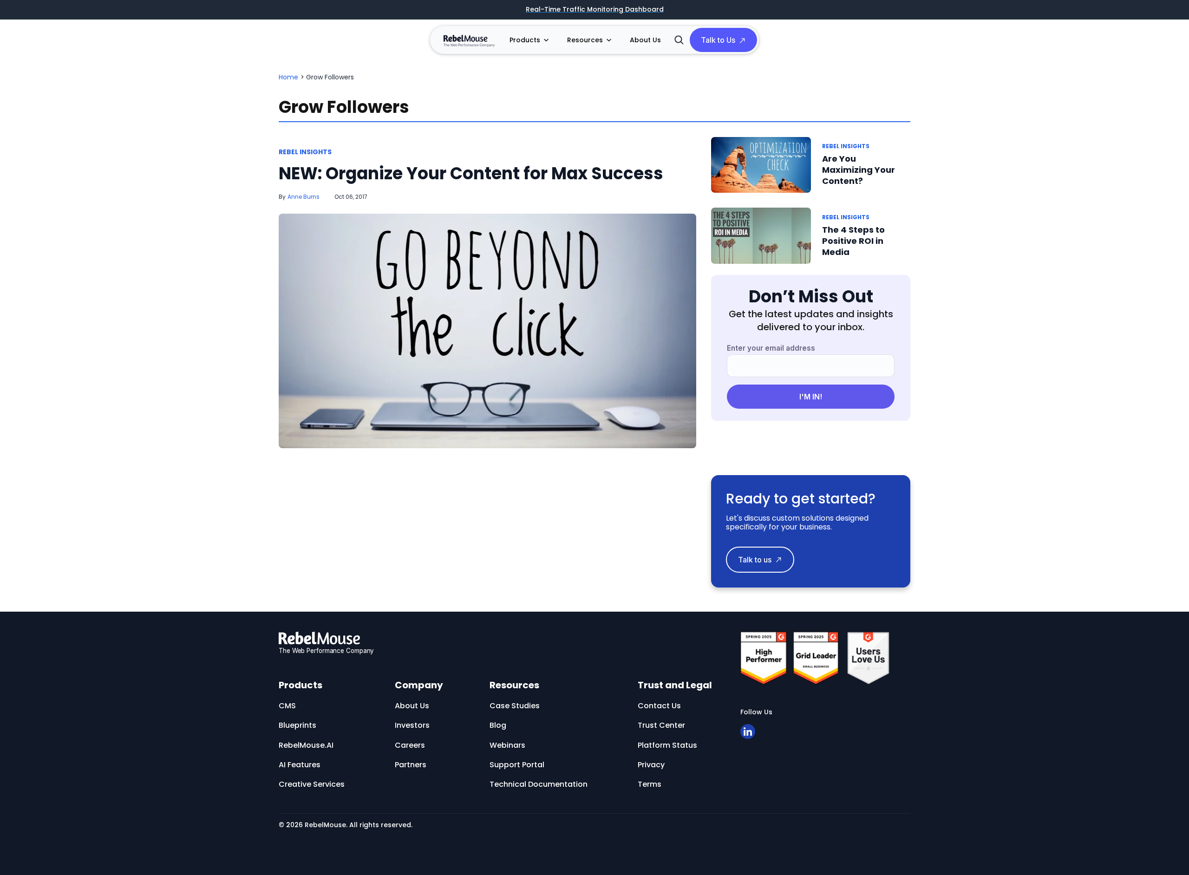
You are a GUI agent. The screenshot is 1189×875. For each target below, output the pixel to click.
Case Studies (515, 705)
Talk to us (754, 559)
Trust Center (661, 725)
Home (288, 77)
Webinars (507, 745)
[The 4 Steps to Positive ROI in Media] (761, 236)
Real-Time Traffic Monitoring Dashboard (595, 10)
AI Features (299, 764)
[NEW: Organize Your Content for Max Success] (487, 331)
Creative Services (312, 784)
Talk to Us (718, 40)
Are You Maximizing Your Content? (858, 170)
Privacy (651, 764)
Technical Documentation (539, 784)
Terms (649, 784)
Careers (410, 745)
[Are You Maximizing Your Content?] (761, 165)
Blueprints (297, 725)
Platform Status (667, 745)
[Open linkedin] (747, 731)
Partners (410, 764)
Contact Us (659, 705)
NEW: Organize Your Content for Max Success (471, 173)
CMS (287, 705)
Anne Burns (303, 197)
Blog (498, 725)
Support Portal (517, 764)
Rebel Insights (305, 152)
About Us (645, 40)
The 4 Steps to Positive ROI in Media (853, 241)
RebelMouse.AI (306, 745)
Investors (412, 725)
